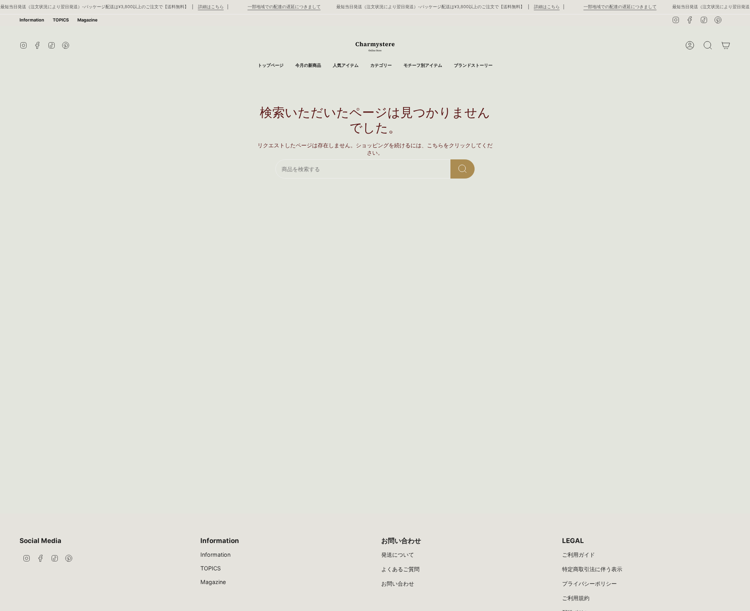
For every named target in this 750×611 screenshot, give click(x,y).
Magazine (87, 20)
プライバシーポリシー (589, 583)
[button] (381, 65)
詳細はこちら (211, 6)
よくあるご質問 (400, 569)
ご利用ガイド (578, 554)
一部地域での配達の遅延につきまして (284, 6)
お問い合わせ (397, 583)
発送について (397, 554)
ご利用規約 (575, 598)
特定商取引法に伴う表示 (592, 569)
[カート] (726, 45)
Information (32, 20)
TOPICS (61, 20)
